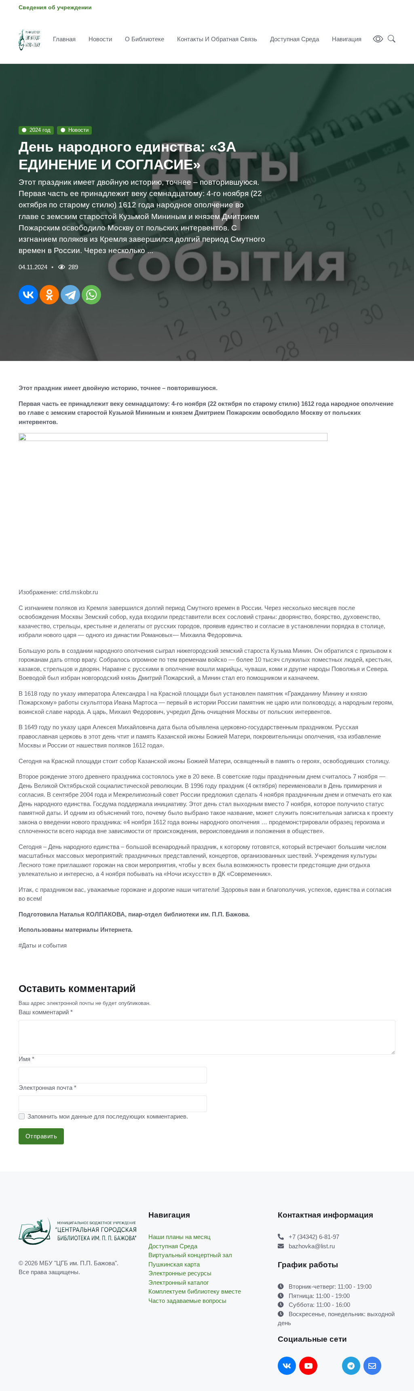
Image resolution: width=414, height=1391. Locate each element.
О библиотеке (144, 39)
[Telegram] (70, 294)
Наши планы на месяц (179, 1236)
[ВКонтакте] (28, 294)
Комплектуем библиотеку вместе (194, 1291)
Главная (64, 39)
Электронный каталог (178, 1282)
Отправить (41, 1136)
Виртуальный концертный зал (190, 1255)
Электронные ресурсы (179, 1273)
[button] (389, 39)
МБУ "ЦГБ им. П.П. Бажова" (78, 1263)
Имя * (26, 1058)
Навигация (346, 39)
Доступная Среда (294, 39)
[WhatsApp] (91, 294)
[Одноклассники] (49, 294)
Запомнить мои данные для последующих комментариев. (107, 1116)
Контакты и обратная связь (217, 39)
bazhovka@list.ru (312, 1246)
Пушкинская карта (174, 1264)
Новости (100, 39)
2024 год (40, 130)
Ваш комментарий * (46, 1012)
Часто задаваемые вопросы (187, 1300)
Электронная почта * (47, 1087)
